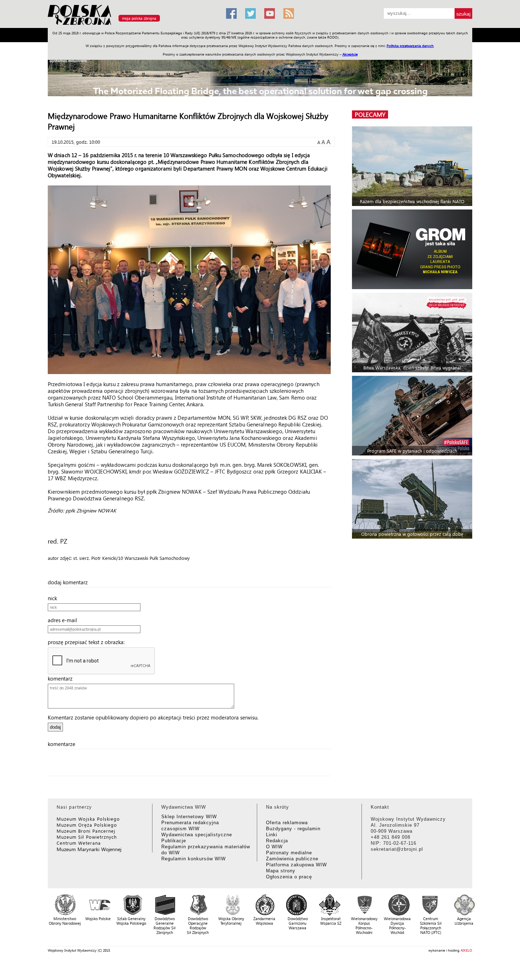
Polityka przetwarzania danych (410, 46)
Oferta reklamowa (287, 822)
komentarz (62, 678)
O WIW (274, 846)
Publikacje (173, 840)
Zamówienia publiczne (292, 858)
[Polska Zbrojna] (133, 25)
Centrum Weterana (79, 843)
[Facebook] (231, 13)
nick (54, 598)
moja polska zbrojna (139, 18)
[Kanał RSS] (288, 13)
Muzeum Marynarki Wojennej (89, 849)
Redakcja (277, 840)
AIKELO (466, 950)
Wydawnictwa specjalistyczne (196, 834)
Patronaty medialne (289, 852)
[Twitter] (250, 13)
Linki (271, 834)
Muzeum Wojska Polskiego (88, 819)
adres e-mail (64, 620)
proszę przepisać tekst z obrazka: (88, 641)
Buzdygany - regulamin (293, 828)
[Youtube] (269, 13)
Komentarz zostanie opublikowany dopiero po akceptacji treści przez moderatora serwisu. (153, 717)
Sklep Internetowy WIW (189, 816)
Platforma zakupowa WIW (296, 864)
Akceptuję (350, 54)
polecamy (370, 114)
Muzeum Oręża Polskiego (87, 825)
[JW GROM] (413, 249)
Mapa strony (280, 870)
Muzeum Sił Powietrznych (87, 837)
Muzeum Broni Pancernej (86, 831)
